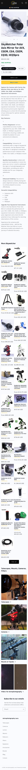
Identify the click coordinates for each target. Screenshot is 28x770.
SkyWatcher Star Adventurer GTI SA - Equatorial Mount (6, 410)
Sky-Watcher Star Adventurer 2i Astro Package (6, 433)
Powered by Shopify (21, 767)
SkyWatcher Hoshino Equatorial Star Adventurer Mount (6, 360)
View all (14, 562)
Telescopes (5, 602)
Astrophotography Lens (11, 767)
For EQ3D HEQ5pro (8, 68)
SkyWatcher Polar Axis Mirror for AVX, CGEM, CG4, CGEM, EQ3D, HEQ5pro (7, 336)
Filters (4, 740)
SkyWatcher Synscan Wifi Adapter (19, 263)
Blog (4, 754)
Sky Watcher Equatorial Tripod (7, 308)
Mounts (5, 733)
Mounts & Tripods (7, 662)
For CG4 (21, 68)
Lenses (5, 730)
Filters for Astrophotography (11, 692)
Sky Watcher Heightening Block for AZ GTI (20, 501)
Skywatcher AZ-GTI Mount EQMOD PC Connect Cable (6, 552)
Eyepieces (5, 744)
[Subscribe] (23, 709)
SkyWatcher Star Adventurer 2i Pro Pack (20, 433)
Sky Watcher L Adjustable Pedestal (19, 455)
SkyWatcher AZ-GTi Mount (6, 479)
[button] (2, 3)
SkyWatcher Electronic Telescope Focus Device (20, 405)
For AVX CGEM (7, 72)
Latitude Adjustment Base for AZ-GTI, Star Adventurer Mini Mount (20, 335)
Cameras (4, 632)
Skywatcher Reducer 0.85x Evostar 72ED (6, 285)
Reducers (5, 737)
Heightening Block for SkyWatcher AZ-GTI (7, 523)
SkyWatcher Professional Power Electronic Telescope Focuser (6, 383)
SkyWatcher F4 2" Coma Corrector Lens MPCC (7, 500)
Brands (5, 751)
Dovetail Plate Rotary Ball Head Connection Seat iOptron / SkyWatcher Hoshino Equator (19, 525)
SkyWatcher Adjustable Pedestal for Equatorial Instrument (20, 387)
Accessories (6, 747)
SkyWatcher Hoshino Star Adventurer (6, 261)
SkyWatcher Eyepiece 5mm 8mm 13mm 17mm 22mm (20, 286)
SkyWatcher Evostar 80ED (19, 479)
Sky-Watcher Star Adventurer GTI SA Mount (6, 456)
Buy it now (14, 82)
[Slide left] (10, 39)
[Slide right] (17, 39)
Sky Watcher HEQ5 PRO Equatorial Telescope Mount (20, 360)
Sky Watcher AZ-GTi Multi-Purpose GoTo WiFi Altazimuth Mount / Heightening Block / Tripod (20, 310)
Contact (5, 758)
